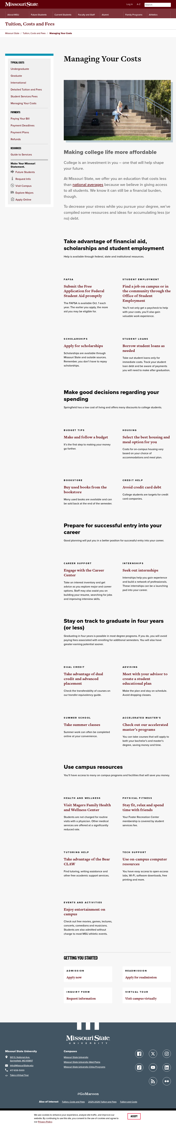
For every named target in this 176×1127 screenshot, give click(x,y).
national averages (88, 184)
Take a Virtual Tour (19, 1075)
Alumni (105, 14)
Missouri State (12, 33)
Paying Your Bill (20, 118)
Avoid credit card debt (142, 487)
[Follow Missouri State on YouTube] (153, 1067)
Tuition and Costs (128, 1101)
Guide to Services (21, 154)
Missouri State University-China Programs (84, 1067)
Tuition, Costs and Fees (29, 24)
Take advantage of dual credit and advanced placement (83, 678)
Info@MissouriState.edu (21, 1065)
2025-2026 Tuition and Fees (102, 1101)
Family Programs (133, 14)
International (18, 82)
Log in (129, 4)
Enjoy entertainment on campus (84, 912)
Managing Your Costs (23, 103)
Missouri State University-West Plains (82, 1062)
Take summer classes (82, 724)
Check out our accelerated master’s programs (145, 727)
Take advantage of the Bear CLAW (87, 861)
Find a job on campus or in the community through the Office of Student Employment (147, 293)
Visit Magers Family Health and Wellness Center (87, 807)
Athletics (153, 14)
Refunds (16, 139)
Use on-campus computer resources (145, 861)
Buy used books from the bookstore (85, 489)
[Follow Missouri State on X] (153, 1054)
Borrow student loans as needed (144, 348)
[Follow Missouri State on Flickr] (167, 1081)
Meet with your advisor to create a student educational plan (145, 678)
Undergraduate (20, 69)
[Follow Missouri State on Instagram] (167, 1054)
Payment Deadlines (22, 125)
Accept (134, 1116)
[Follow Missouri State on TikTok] (139, 1067)
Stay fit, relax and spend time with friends (143, 807)
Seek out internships (140, 570)
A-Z (138, 4)
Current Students (62, 14)
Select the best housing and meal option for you (146, 439)
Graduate (16, 76)
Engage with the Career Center (84, 573)
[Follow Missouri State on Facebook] (139, 1054)
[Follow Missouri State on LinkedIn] (167, 1067)
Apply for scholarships (83, 345)
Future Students (39, 14)
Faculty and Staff (86, 14)
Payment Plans (20, 132)
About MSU (13, 14)
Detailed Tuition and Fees (26, 89)
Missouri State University (76, 1057)
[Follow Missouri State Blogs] (153, 1081)
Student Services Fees (24, 96)
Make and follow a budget (86, 437)
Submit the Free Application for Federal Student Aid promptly (84, 291)
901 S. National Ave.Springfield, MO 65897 (21, 1059)
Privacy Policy (45, 1121)
